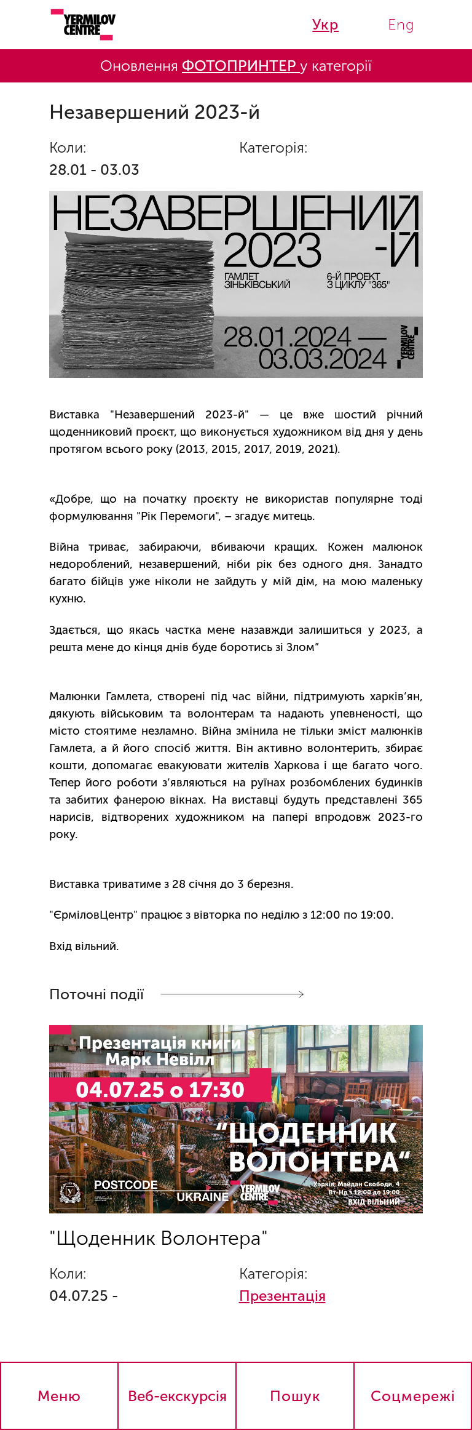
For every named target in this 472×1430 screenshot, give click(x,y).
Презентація (282, 1295)
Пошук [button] (295, 1396)
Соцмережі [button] (413, 1396)
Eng (401, 24)
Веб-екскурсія (177, 1396)
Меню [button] (59, 1396)
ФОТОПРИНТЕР (241, 65)
